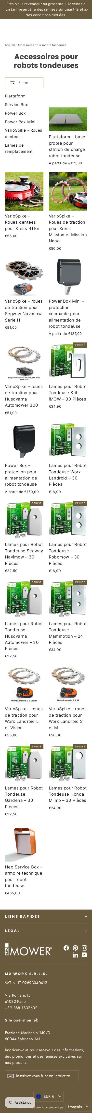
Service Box (16, 104)
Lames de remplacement (19, 148)
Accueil (10, 45)
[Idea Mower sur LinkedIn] (75, 954)
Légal (12, 930)
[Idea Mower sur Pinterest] (75, 947)
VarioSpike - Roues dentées (23, 133)
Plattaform (15, 95)
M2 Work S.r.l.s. (26, 973)
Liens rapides (22, 916)
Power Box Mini (20, 121)
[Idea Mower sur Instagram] (84, 947)
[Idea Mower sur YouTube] (84, 954)
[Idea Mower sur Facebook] (66, 947)
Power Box (15, 113)
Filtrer (22, 82)
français (75, 1107)
